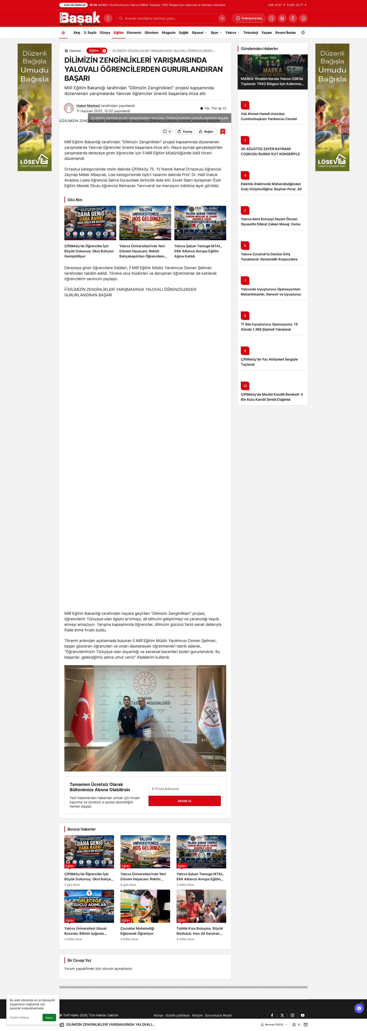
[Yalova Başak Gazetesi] (79, 18)
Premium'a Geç (252, 18)
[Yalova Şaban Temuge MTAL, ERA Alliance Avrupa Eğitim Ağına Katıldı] (200, 232)
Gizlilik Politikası (19, 1017)
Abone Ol (185, 801)
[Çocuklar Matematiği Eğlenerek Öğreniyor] (145, 915)
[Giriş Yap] (293, 18)
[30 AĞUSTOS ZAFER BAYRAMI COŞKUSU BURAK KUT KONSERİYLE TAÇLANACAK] (273, 142)
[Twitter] (282, 1015)
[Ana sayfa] (63, 32)
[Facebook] (272, 1015)
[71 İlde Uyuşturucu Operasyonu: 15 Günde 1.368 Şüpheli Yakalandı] (273, 317)
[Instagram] (292, 1015)
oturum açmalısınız (117, 968)
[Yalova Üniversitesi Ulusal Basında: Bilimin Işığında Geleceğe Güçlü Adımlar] (89, 915)
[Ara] (271, 18)
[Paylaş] (305, 1024)
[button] (282, 18)
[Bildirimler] (303, 18)
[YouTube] (303, 1015)
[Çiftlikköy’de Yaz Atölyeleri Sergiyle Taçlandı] (273, 352)
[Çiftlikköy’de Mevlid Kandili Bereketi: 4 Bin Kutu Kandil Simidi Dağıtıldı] (273, 387)
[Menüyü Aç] (108, 18)
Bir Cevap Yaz (79, 960)
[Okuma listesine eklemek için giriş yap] (222, 131)
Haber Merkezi (88, 106)
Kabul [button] (49, 1017)
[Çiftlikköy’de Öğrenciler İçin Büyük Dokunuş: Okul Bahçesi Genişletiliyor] (90, 232)
